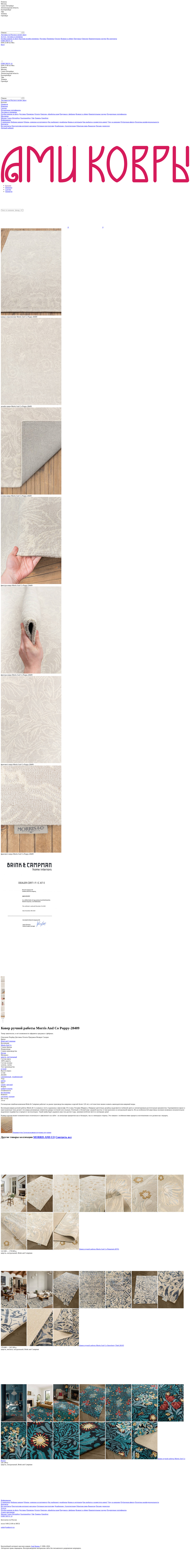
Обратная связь (82, 126)
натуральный (12, 1057)
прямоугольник (6, 1089)
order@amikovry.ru (8, 1527)
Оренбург (44, 118)
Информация (6, 120)
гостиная (4, 1096)
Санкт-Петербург (13, 118)
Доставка (42, 39)
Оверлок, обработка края (49, 114)
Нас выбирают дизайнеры (57, 122)
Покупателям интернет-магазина (24, 126)
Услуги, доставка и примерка (12, 37)
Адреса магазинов (8, 1512)
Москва (4, 118)
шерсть (3, 1057)
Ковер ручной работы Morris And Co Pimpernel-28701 (99, 1249)
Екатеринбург (25, 118)
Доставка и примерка (9, 112)
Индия (3, 1053)
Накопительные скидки (97, 39)
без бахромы (5, 1092)
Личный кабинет (7, 128)
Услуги (3, 1508)
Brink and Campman (8, 1041)
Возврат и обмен (67, 39)
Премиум (4, 104)
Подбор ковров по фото (10, 39)
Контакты (4, 124)
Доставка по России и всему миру (13, 35)
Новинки (4, 106)
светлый (9, 1085)
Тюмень (38, 118)
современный (6, 1077)
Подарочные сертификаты (11, 110)
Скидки (4, 108)
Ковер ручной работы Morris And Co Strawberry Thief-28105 (101, 1345)
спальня (11, 1096)
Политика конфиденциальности (147, 122)
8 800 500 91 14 (6, 41)
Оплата (57, 39)
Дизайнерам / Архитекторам (65, 126)
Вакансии (91, 126)
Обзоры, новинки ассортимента (35, 122)
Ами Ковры (35, 1546)
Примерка (50, 39)
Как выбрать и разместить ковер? (95, 122)
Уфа (32, 118)
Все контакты (112, 39)
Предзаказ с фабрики (67, 114)
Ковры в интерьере (75, 122)
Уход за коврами (114, 122)
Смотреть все (64, 1137)
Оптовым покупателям (45, 126)
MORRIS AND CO (44, 1137)
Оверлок (85, 39)
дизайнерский (17, 1077)
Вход (3, 45)
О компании (5, 122)
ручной (3, 1069)
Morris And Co (6, 1045)
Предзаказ (77, 39)
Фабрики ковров (17, 122)
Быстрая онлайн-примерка (29, 39)
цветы (3, 1081)
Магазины (5, 116)
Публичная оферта (127, 122)
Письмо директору (103, 126)
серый (3, 1085)
